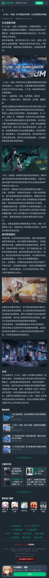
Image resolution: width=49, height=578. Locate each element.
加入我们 (35, 551)
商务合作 (28, 551)
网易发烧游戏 (26, 537)
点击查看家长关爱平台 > (26, 559)
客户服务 (12, 549)
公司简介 (6, 549)
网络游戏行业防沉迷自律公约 (24, 557)
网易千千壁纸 (27, 533)
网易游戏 (17, 533)
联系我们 (21, 551)
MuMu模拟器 (14, 537)
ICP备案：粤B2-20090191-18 (24, 563)
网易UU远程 (38, 537)
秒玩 (30, 574)
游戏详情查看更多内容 (24, 458)
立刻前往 (39, 3)
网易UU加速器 (39, 533)
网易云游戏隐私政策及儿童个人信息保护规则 (31, 549)
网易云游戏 (16, 526)
